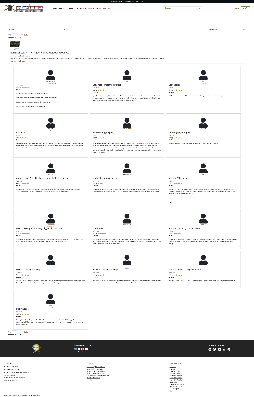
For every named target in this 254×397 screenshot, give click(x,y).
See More (90, 380)
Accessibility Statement (177, 384)
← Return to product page (18, 61)
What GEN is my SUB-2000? (95, 369)
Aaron (127, 81)
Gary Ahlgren (51, 224)
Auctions (88, 8)
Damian (50, 174)
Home (55, 8)
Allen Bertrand (127, 129)
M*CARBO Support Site (11, 380)
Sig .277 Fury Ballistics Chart (96, 373)
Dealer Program (174, 389)
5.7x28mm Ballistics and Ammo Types (98, 376)
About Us (173, 367)
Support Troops (175, 373)
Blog (109, 8)
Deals (95, 8)
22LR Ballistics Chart (93, 378)
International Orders (176, 386)
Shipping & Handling (176, 376)
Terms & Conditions (176, 378)
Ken (203, 174)
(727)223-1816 (13, 366)
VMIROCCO (127, 224)
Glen (50, 305)
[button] (245, 8)
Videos (71, 8)
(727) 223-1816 (138, 1)
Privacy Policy (174, 382)
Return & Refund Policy (177, 380)
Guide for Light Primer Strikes (96, 367)
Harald (203, 266)
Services (80, 8)
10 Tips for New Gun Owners (96, 371)
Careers (172, 369)
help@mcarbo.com (13, 369)
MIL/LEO (102, 8)
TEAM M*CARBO (175, 371)
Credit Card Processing (36, 352)
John (50, 266)
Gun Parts (62, 8)
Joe (203, 81)
